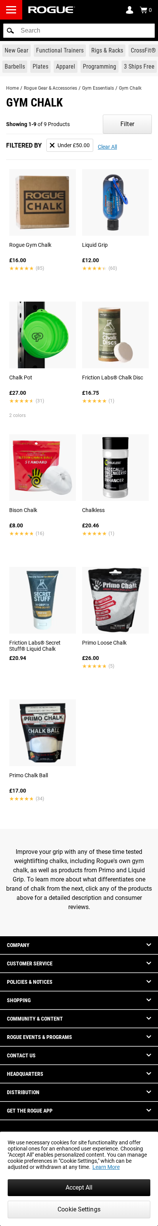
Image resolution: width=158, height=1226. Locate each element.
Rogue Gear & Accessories (50, 88)
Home (12, 88)
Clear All (107, 147)
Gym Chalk (130, 88)
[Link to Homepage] (51, 10)
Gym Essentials (98, 88)
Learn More (106, 1167)
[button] (10, 30)
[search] (79, 30)
